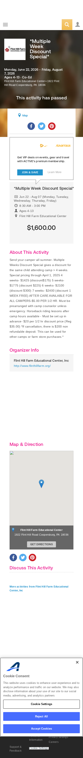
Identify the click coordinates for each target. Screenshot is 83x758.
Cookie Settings (41, 704)
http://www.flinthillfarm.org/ (32, 365)
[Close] (77, 662)
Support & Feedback (15, 748)
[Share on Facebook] (31, 126)
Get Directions (41, 544)
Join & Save (30, 172)
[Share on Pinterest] (52, 126)
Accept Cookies (41, 728)
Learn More (55, 172)
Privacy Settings (58, 737)
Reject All (41, 716)
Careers (54, 741)
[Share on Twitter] (41, 126)
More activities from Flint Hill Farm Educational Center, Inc (39, 588)
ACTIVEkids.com (25, 25)
